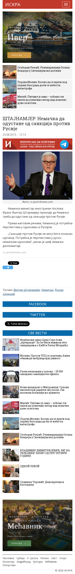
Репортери (9, 565)
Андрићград (24, 561)
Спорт (63, 558)
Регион (44, 558)
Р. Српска (32, 558)
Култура (38, 561)
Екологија (8, 561)
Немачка (47, 290)
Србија (21, 558)
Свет (54, 558)
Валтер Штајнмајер (26, 290)
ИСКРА (12, 4)
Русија (59, 290)
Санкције (9, 294)
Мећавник (51, 561)
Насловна (8, 558)
